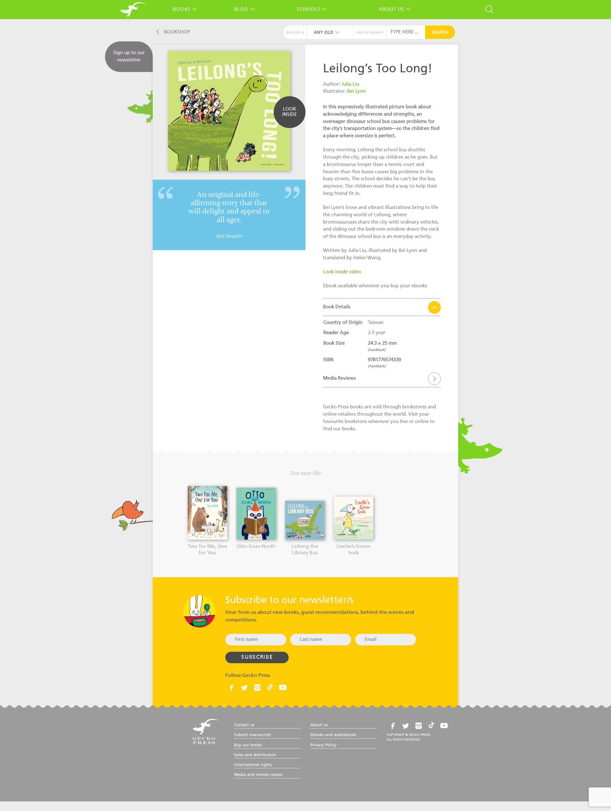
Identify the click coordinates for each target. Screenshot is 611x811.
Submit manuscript (252, 735)
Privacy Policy (323, 745)
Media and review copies (258, 775)
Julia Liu (350, 84)
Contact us (244, 725)
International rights (253, 765)
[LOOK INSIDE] (290, 123)
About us (391, 9)
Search (440, 32)
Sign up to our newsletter (129, 56)
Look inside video (342, 271)
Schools (308, 9)
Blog (241, 9)
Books (181, 9)
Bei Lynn (356, 91)
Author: (332, 84)
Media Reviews (339, 378)
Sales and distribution (255, 755)
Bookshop (177, 32)
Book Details (336, 307)
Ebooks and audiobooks (333, 735)
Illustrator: (335, 91)
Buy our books (248, 745)
